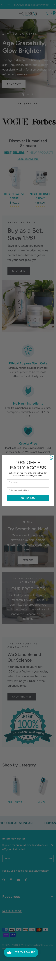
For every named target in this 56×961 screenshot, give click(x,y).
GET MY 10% (28, 498)
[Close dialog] (51, 458)
